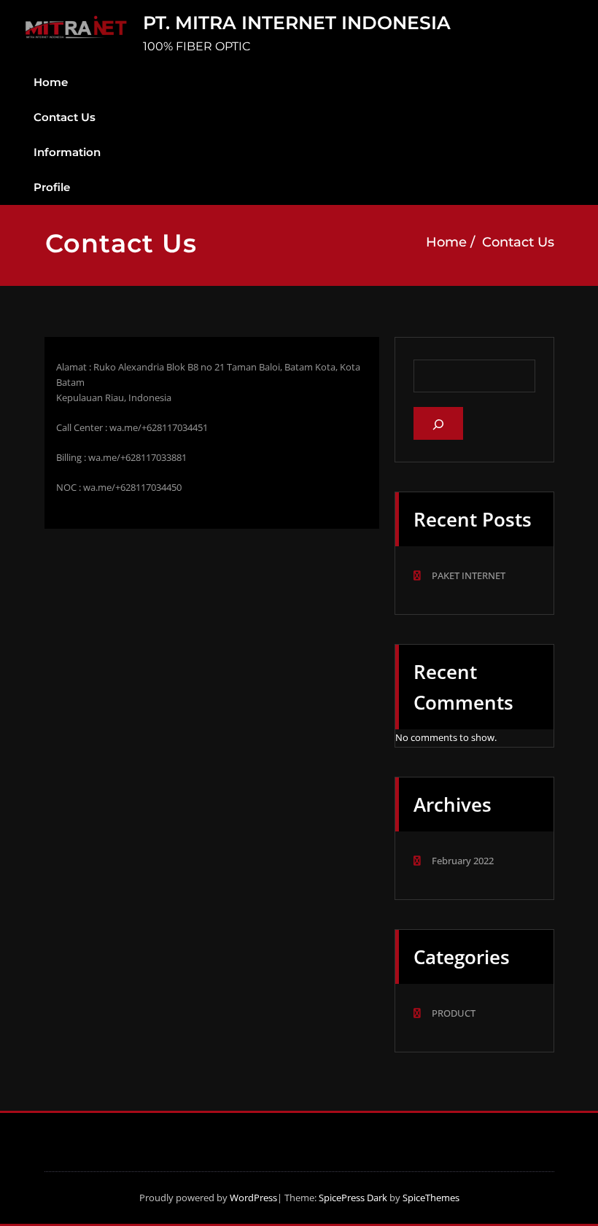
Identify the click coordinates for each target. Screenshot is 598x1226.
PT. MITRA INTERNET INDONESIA (297, 23)
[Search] (438, 423)
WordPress (253, 1197)
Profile (52, 187)
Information (67, 152)
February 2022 (463, 860)
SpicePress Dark (353, 1197)
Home (51, 82)
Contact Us (65, 117)
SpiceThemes (429, 1197)
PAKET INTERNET (468, 575)
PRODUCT (453, 1013)
